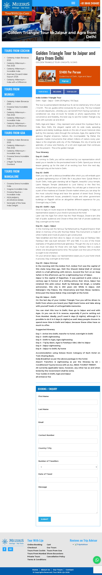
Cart (49, 545)
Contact (70, 570)
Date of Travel (45, 474)
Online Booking (34, 545)
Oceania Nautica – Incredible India (15, 193)
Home (35, 570)
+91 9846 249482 (89, 3)
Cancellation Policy (56, 556)
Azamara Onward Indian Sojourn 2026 (17, 75)
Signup (65, 81)
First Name (43, 396)
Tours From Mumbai (36, 553)
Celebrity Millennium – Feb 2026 (16, 64)
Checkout (32, 547)
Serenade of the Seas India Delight (16, 204)
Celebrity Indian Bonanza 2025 (18, 59)
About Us (45, 570)
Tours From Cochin (36, 550)
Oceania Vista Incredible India (17, 108)
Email (40, 422)
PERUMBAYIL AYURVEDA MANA (15, 198)
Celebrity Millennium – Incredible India (16, 70)
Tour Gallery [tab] (72, 91)
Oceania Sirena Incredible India (18, 157)
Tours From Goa (54, 550)
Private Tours (33, 556)
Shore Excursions (55, 553)
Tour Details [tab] (43, 91)
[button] (97, 560)
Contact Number (46, 435)
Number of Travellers (48, 461)
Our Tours (51, 547)
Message (42, 487)
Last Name (43, 409)
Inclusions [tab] (57, 91)
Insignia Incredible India (17, 189)
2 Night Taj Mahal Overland (14, 163)
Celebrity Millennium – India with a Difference (16, 81)
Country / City (44, 448)
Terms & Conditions (36, 559)
